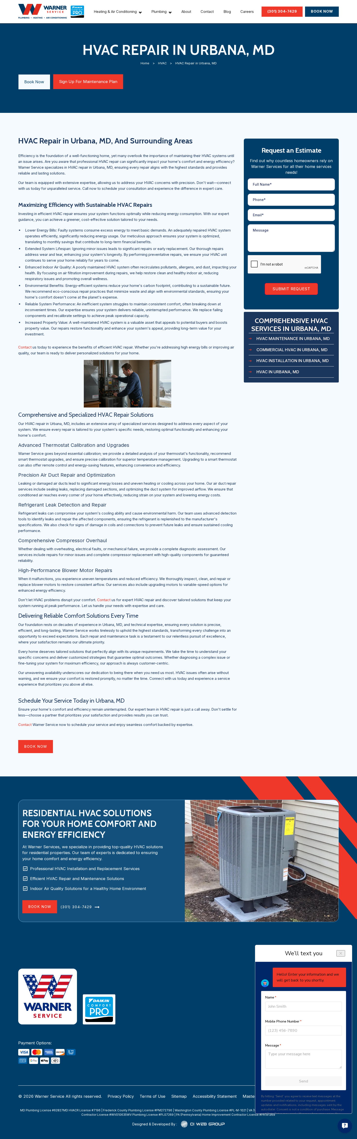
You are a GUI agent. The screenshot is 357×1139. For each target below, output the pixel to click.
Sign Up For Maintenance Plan (88, 81)
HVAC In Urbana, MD (277, 371)
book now (35, 746)
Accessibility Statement (215, 1096)
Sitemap (179, 1096)
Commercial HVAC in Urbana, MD (292, 349)
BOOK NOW (322, 11)
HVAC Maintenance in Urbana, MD (293, 338)
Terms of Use (152, 1096)
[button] (118, 11)
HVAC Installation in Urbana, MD (292, 360)
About (186, 11)
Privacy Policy (121, 1096)
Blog (227, 11)
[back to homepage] (42, 11)
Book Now (34, 81)
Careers (247, 11)
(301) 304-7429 (282, 11)
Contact (207, 11)
